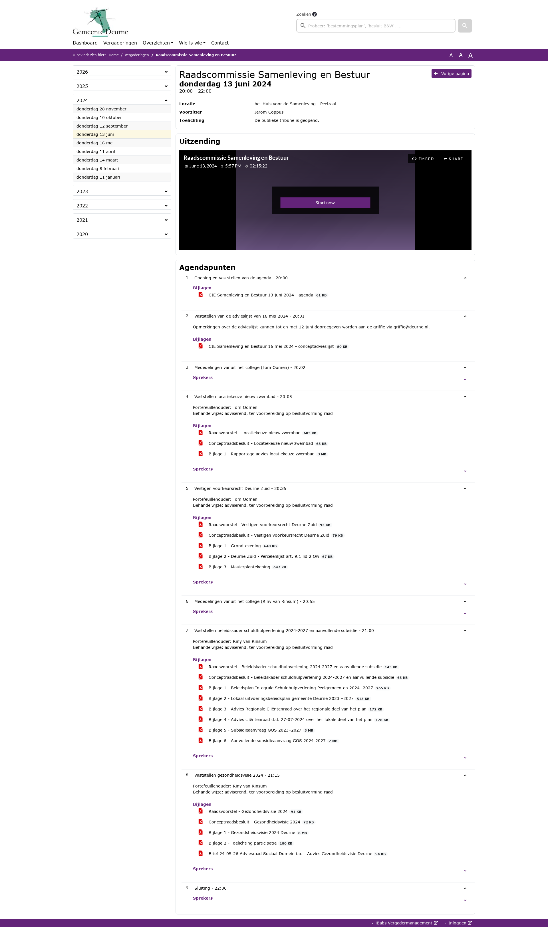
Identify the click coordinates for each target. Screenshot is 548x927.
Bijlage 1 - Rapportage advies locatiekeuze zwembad (266, 453)
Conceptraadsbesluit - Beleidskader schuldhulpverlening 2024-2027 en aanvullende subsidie (307, 677)
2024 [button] (82, 100)
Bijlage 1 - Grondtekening (242, 545)
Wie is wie (190, 42)
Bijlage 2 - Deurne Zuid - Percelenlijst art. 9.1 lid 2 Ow (270, 556)
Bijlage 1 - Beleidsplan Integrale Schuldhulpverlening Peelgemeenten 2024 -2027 (298, 687)
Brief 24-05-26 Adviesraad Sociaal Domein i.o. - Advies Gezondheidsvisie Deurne (296, 853)
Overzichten (156, 42)
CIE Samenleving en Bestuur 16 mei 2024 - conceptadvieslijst (277, 346)
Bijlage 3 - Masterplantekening (246, 566)
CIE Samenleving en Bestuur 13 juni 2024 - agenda (267, 294)
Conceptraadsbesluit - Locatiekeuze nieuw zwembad (267, 443)
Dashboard (85, 42)
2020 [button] (82, 234)
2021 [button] (82, 220)
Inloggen (457, 922)
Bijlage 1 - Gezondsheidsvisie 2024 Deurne (257, 832)
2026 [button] (82, 71)
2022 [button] (82, 205)
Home (114, 55)
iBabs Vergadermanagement (404, 922)
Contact (220, 42)
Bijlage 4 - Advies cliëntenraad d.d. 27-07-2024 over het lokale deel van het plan (297, 719)
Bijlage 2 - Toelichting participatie (249, 843)
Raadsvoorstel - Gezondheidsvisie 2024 (254, 811)
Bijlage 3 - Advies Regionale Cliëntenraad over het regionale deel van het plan (294, 708)
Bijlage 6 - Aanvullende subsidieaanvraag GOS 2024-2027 (272, 740)
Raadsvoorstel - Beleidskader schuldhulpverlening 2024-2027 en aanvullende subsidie (302, 666)
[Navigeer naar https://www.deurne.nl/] (101, 22)
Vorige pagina (454, 73)
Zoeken (303, 14)
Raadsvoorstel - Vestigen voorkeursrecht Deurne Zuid (268, 524)
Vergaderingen (120, 42)
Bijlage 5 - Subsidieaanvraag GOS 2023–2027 (260, 730)
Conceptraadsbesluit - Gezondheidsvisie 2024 (260, 821)
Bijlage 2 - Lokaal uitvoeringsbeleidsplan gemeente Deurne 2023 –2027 (288, 698)
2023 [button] (82, 191)
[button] (465, 26)
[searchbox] (376, 26)
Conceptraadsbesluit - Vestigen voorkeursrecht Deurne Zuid (275, 535)
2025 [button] (82, 86)
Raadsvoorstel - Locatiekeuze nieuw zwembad (261, 432)
